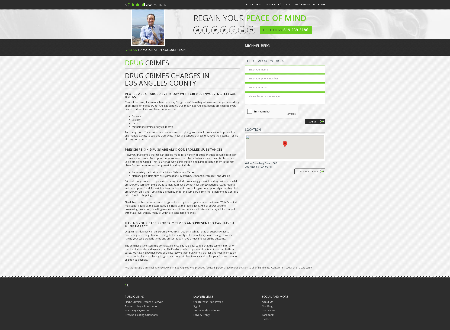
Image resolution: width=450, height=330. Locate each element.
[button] (285, 144)
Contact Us (290, 4)
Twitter (266, 319)
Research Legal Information (141, 306)
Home (249, 4)
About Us (267, 301)
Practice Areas (267, 4)
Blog (321, 4)
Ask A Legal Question (137, 310)
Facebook (268, 314)
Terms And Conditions (206, 310)
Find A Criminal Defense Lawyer (144, 301)
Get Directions (308, 171)
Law (145, 4)
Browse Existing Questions (141, 314)
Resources (308, 4)
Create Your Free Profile (208, 301)
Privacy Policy (201, 314)
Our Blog (267, 306)
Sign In (197, 306)
